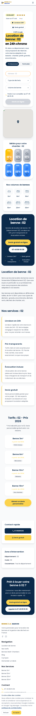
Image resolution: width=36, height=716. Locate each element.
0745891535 (19, 531)
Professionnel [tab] (13, 64)
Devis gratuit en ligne (18, 242)
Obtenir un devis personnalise (18, 502)
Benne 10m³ (6, 673)
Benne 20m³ (6, 676)
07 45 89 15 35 (18, 249)
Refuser (6, 713)
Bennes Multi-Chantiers (10, 652)
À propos (5, 658)
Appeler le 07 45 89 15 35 (18, 609)
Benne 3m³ (6, 670)
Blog (3, 655)
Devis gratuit (19, 538)
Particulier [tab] (26, 64)
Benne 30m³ (6, 679)
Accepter (16, 713)
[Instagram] (6, 636)
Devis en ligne (18, 101)
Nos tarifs (5, 649)
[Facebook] (2, 636)
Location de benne (9, 646)
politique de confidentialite (12, 708)
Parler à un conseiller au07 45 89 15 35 (18, 95)
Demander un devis (9, 661)
